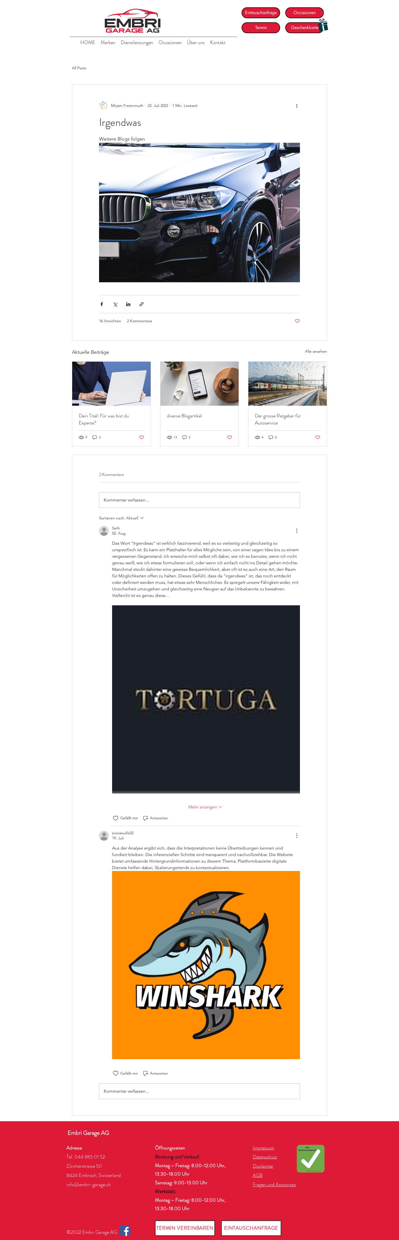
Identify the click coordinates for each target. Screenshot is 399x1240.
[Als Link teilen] (141, 304)
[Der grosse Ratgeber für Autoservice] (287, 384)
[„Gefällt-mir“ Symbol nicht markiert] (115, 818)
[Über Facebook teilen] (101, 304)
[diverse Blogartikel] (199, 384)
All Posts (79, 68)
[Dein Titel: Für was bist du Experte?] (111, 384)
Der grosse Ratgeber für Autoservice (278, 419)
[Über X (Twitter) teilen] (115, 304)
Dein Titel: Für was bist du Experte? (104, 419)
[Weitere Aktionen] (296, 105)
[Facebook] (125, 1230)
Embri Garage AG (88, 1133)
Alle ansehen (316, 351)
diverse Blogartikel (184, 415)
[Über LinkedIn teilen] (128, 304)
